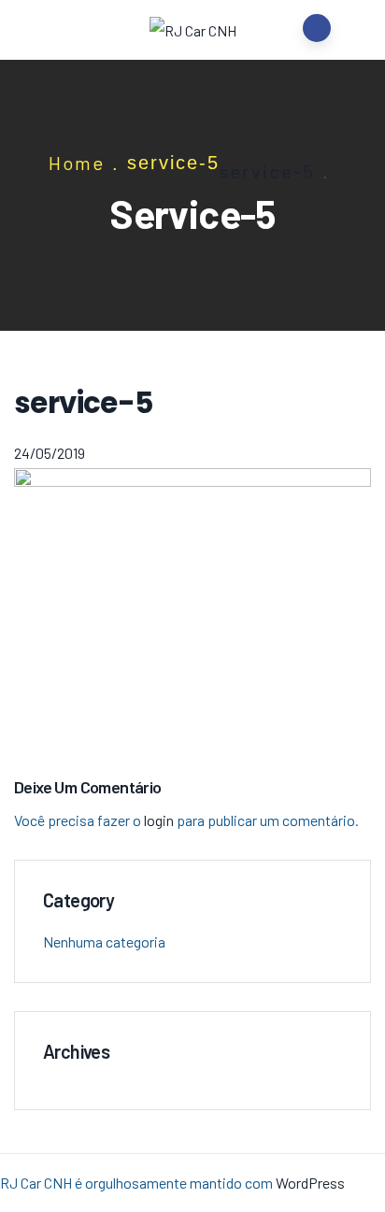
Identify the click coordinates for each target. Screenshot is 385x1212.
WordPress (310, 1182)
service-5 (267, 171)
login (159, 820)
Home (77, 162)
